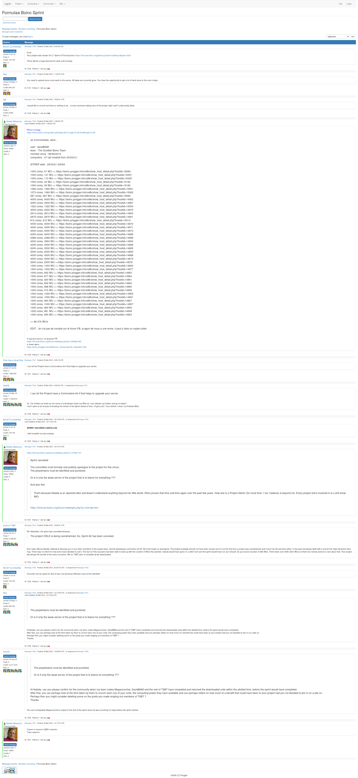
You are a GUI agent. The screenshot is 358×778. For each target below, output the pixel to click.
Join (340, 3)
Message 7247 (30, 360)
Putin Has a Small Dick (13, 360)
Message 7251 (30, 446)
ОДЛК (7, 3)
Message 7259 (30, 592)
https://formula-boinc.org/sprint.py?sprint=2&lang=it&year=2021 (103, 55)
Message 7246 (30, 121)
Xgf (4, 99)
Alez (5, 74)
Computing (33, 3)
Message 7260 (30, 651)
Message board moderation (12, 31)
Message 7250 (30, 419)
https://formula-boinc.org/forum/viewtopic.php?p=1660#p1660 (54, 341)
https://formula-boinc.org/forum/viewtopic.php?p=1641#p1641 (64, 507)
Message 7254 (30, 525)
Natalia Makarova (14, 121)
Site (61, 3)
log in (30, 36)
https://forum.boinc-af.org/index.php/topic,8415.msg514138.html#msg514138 (61, 132)
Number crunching (27, 28)
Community (48, 3)
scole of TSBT (9, 525)
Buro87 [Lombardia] (12, 46)
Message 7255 (30, 567)
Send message (10, 51)
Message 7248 (30, 385)
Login (349, 3)
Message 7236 (30, 46)
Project (18, 3)
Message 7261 (30, 723)
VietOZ (6, 385)
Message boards (9, 28)
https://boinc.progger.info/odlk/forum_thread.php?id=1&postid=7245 (57, 347)
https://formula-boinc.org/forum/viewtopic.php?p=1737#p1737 (54, 452)
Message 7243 (30, 99)
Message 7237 (30, 74)
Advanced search (9, 22)
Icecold (6, 651)
